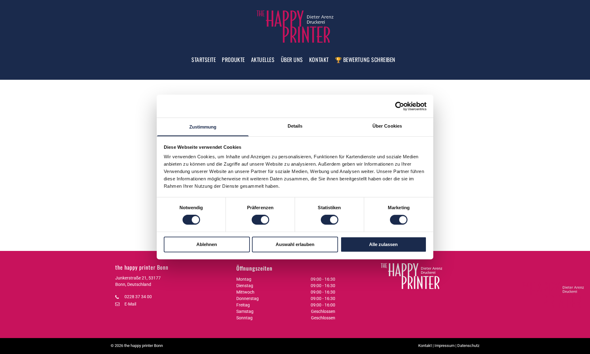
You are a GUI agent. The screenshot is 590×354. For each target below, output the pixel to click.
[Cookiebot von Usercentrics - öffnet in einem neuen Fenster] (400, 106)
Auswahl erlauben (295, 244)
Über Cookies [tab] (387, 126)
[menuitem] (203, 60)
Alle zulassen (383, 244)
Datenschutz (468, 345)
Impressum (444, 345)
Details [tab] (295, 126)
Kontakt (425, 345)
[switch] (260, 220)
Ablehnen (206, 244)
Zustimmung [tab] (203, 126)
